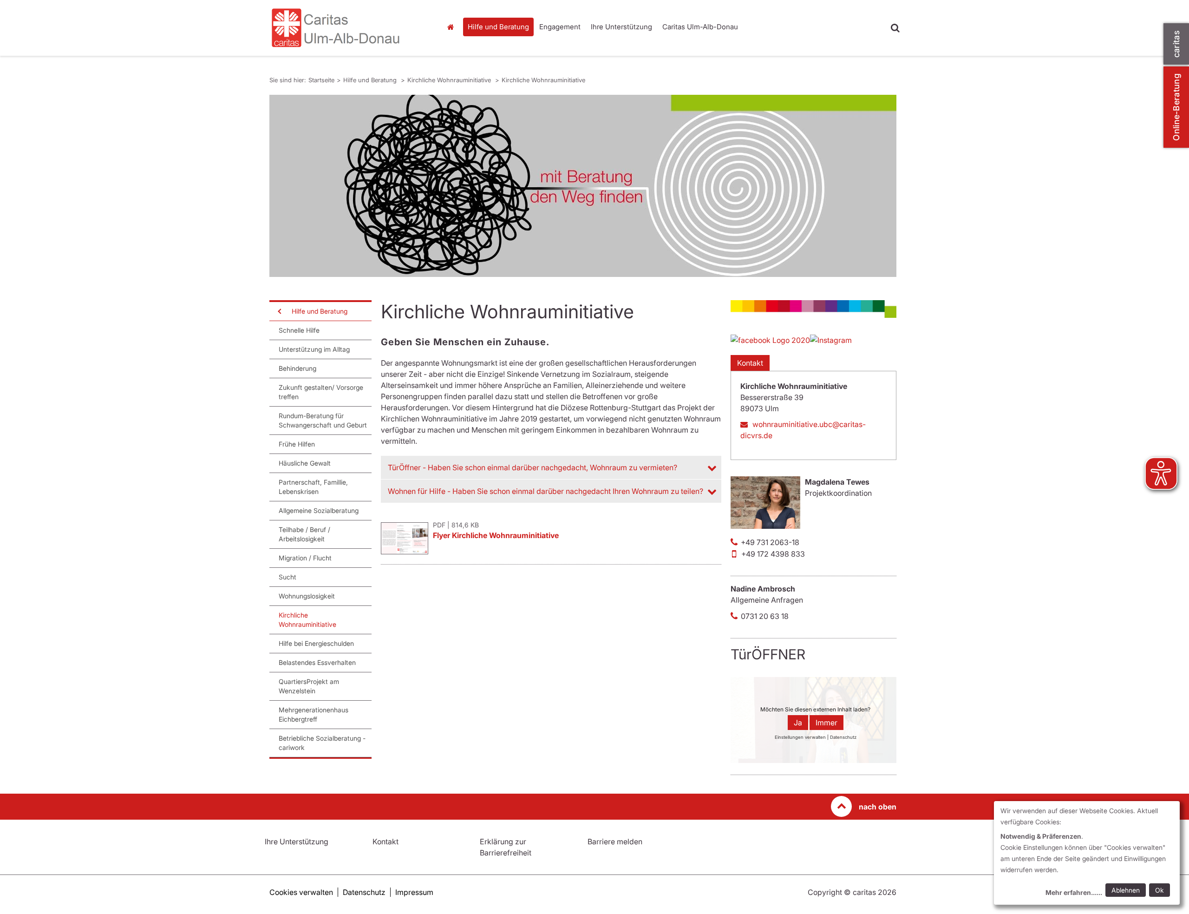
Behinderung (297, 368)
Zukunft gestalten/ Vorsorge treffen (321, 392)
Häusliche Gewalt (305, 463)
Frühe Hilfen (297, 444)
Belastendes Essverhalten (317, 662)
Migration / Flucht (305, 558)
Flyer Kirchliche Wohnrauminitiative (496, 535)
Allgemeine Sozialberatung (319, 510)
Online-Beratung (1176, 107)
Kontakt (750, 363)
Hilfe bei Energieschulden (316, 643)
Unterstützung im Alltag (314, 349)
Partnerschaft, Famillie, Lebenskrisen (313, 486)
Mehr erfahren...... (1073, 892)
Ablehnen (1125, 890)
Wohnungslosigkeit (307, 596)
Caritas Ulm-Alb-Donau (700, 26)
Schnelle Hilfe (299, 330)
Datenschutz (364, 892)
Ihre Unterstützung (621, 26)
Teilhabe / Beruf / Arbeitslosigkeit (304, 534)
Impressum (414, 892)
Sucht (287, 577)
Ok (1159, 890)
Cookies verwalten (301, 892)
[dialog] (1087, 853)
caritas (1176, 44)
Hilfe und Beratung (498, 26)
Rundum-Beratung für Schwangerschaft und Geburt (323, 420)
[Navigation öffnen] (278, 311)
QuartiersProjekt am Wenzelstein (309, 686)
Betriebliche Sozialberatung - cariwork (322, 742)
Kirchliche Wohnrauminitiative (450, 80)
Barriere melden (615, 841)
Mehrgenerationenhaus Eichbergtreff (313, 714)
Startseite (453, 27)
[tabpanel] (582, 186)
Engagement (560, 26)
